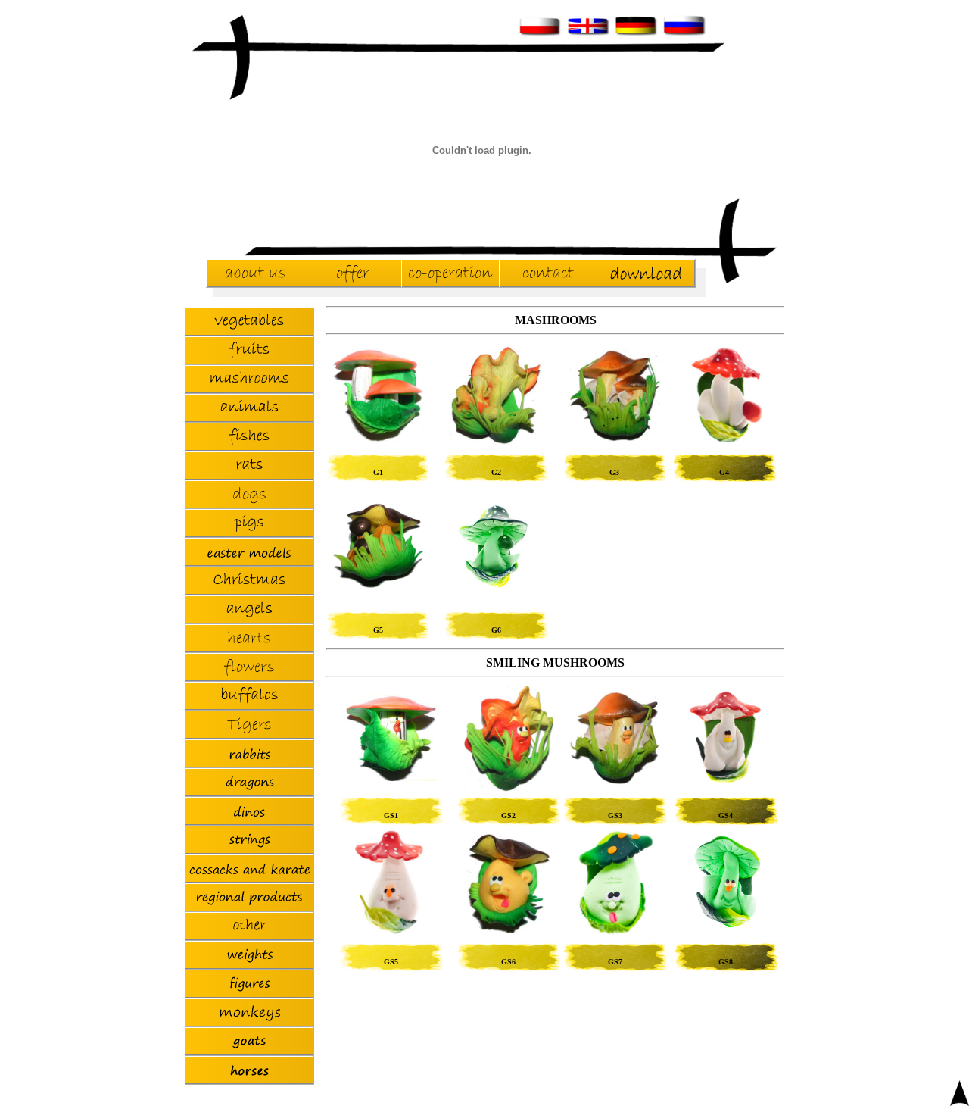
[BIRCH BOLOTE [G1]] (377, 438)
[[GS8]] (726, 927)
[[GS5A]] (391, 933)
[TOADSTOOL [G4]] (724, 444)
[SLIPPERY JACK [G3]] (614, 437)
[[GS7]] (614, 933)
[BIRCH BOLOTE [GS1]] (391, 776)
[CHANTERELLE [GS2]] (508, 787)
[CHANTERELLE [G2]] (495, 440)
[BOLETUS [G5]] (377, 583)
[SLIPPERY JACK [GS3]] (614, 780)
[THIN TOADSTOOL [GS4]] (726, 782)
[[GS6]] (508, 929)
